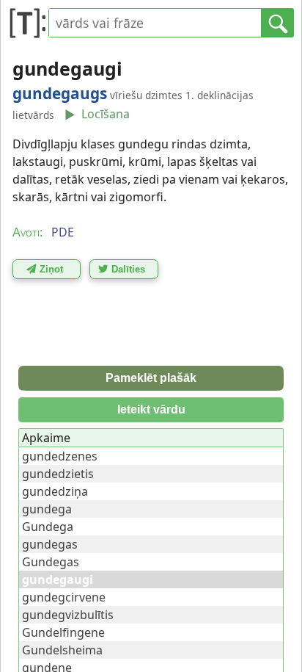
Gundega (47, 527)
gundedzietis (58, 474)
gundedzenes (59, 456)
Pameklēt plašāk (151, 378)
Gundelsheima (62, 650)
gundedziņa (55, 491)
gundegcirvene (64, 597)
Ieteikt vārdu (151, 409)
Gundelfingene (63, 632)
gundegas (50, 544)
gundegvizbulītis (68, 615)
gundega (47, 509)
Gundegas (50, 562)
